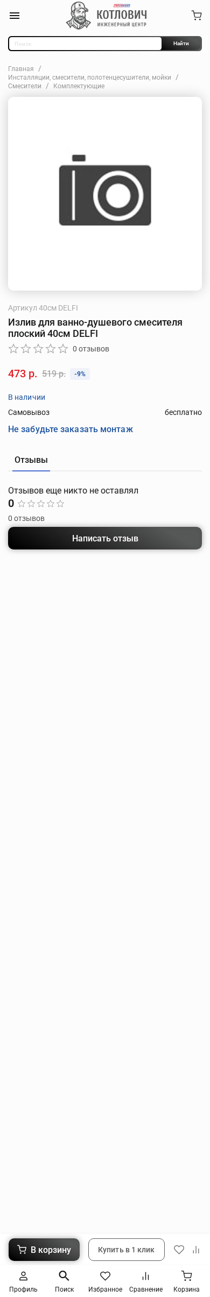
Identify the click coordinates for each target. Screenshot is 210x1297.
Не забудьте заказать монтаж (70, 429)
